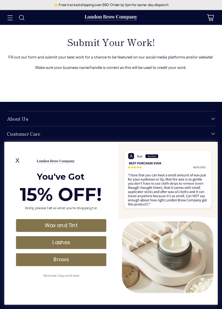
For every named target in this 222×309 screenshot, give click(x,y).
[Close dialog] (212, 147)
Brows (61, 259)
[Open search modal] (21, 17)
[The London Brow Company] (111, 17)
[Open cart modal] (210, 17)
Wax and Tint (61, 225)
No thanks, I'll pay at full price (61, 275)
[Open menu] (10, 17)
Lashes (61, 242)
